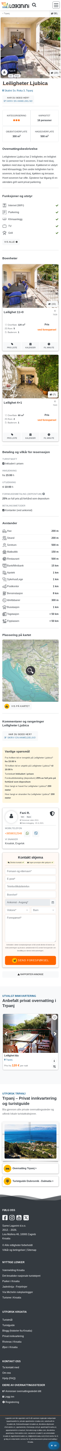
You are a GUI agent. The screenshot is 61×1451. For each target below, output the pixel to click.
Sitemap (31, 1250)
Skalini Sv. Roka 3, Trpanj (18, 90)
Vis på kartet (20, 706)
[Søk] (35, 5)
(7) (54, 394)
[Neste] (52, 1033)
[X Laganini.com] (26, 1218)
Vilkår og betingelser (13, 1250)
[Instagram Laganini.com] (12, 1218)
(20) (55, 73)
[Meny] (56, 5)
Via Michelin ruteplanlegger (17, 1292)
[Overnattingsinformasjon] (54, 1060)
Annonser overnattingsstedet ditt (23, 1391)
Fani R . (13, 71)
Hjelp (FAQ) (8, 1378)
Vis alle (10, 242)
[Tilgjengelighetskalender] (54, 1066)
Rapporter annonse (31, 974)
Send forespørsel (33, 960)
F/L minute (49, 348)
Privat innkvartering (13, 1336)
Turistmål (7, 1319)
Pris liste (12, 348)
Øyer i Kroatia (10, 1347)
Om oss (6, 1373)
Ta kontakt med (10, 1367)
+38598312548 (13, 833)
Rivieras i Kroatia (11, 1341)
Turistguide (8, 1325)
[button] (30, 671)
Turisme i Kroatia (11, 1297)
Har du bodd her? (19, 99)
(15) (53, 304)
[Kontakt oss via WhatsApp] (27, 833)
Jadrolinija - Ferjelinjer (14, 1286)
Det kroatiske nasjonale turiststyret (21, 1275)
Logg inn (9, 1396)
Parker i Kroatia (11, 1281)
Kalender (30, 348)
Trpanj (6, 13)
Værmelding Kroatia (13, 1270)
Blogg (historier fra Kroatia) (17, 1330)
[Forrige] (9, 1033)
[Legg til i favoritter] (54, 1017)
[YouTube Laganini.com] (19, 1218)
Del (55, 13)
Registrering (12, 1402)
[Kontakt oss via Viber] (35, 833)
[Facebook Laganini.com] (5, 1218)
